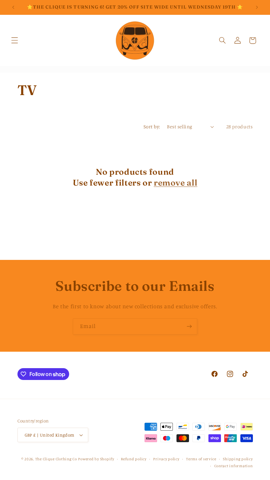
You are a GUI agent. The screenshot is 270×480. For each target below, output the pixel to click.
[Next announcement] (257, 7)
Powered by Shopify (96, 459)
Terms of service (201, 459)
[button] (14, 40)
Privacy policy (166, 459)
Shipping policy (238, 459)
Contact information (233, 466)
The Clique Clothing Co (56, 459)
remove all (175, 182)
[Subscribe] (189, 326)
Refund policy (134, 459)
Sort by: (152, 126)
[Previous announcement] (13, 7)
